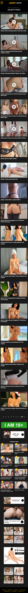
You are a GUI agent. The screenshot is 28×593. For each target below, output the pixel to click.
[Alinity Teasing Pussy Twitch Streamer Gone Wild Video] (14, 84)
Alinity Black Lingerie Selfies (9, 158)
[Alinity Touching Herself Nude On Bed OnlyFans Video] (14, 42)
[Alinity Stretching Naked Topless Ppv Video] (14, 64)
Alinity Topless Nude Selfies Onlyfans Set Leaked (12, 364)
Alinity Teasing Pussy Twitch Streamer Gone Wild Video (13, 94)
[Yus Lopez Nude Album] (7, 448)
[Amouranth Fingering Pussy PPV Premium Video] (7, 485)
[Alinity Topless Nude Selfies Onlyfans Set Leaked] (14, 355)
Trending (2, 444)
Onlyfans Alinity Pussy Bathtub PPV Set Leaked (12, 342)
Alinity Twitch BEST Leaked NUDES (11, 200)
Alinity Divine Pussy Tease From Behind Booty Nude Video (14, 116)
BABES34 (4, 589)
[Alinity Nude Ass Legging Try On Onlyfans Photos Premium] (14, 211)
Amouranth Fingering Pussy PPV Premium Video (7, 490)
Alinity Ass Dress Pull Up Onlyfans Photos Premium (12, 386)
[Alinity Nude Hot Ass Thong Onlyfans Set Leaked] (14, 233)
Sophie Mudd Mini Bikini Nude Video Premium (6, 478)
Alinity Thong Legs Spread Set (9, 179)
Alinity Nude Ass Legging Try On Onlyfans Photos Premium (12, 221)
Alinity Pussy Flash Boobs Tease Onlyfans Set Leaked (14, 276)
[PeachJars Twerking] (21, 485)
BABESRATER (7, 591)
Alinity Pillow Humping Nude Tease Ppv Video (13, 31)
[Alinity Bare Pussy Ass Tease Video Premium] (14, 128)
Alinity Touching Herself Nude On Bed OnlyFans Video (11, 52)
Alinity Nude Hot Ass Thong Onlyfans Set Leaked (12, 243)
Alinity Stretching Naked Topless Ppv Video (13, 73)
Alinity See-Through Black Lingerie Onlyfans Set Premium (13, 298)
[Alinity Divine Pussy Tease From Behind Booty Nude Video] (14, 106)
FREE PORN (10, 589)
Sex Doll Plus (14, 591)
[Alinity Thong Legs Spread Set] (14, 170)
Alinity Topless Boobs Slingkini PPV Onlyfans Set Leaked (13, 320)
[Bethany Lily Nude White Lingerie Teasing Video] (21, 472)
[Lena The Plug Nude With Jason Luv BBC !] (7, 460)
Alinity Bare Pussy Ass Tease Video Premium (13, 138)
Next (22, 416)
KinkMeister (16, 589)
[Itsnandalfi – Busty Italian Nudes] (21, 460)
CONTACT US (21, 591)
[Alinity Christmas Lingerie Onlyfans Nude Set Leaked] (14, 399)
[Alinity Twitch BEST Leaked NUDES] (14, 190)
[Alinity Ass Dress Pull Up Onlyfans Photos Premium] (14, 377)
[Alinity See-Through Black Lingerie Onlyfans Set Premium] (14, 289)
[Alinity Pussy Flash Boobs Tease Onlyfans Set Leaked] (14, 261)
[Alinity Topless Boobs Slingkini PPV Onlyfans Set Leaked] (14, 311)
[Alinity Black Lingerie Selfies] (14, 149)
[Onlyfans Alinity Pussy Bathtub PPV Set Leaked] (14, 333)
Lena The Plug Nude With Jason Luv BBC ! (6, 466)
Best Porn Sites (23, 589)
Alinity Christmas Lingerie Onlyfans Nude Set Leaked (13, 409)
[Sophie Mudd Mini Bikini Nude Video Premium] (7, 472)
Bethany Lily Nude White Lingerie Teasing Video (20, 478)
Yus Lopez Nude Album (6, 454)
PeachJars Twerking (19, 490)
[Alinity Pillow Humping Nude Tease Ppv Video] (14, 21)
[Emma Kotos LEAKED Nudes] (21, 447)
